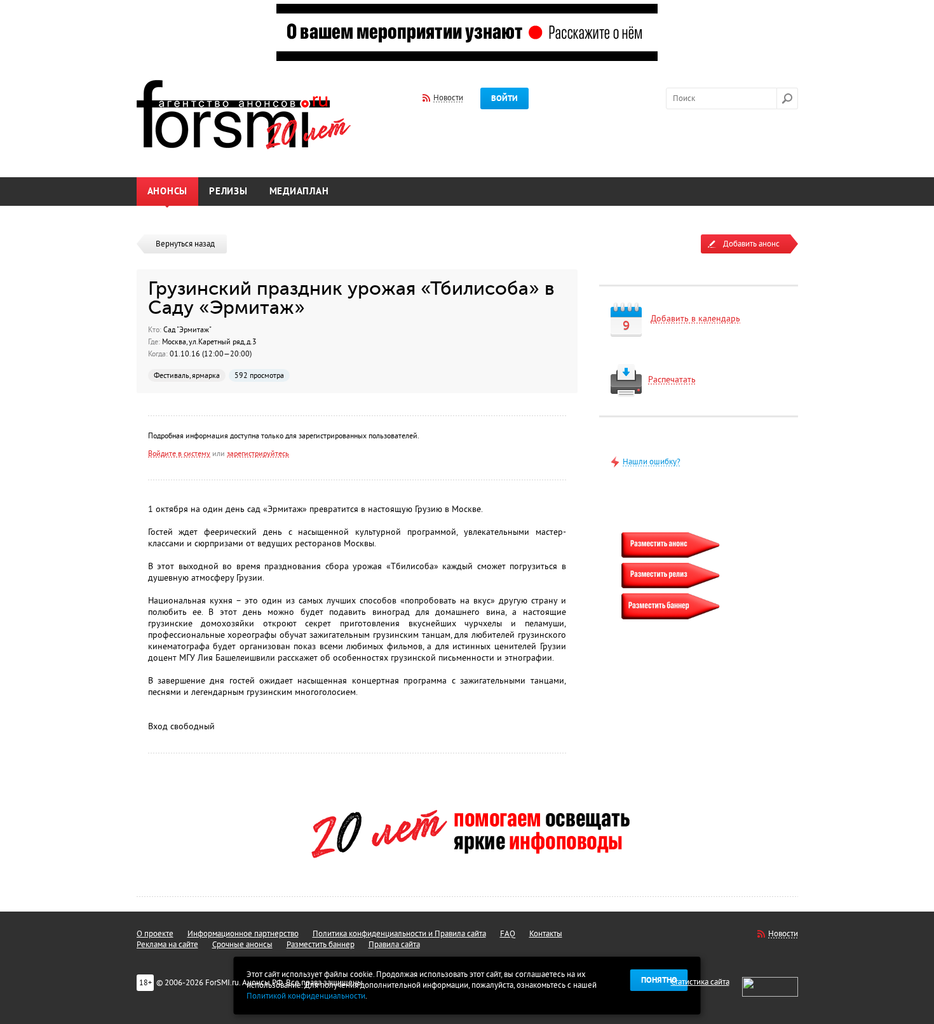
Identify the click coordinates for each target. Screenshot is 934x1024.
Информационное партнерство (243, 934)
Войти (504, 98)
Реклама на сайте (167, 945)
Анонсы (167, 191)
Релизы (228, 191)
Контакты (545, 934)
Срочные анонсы (242, 945)
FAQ (507, 934)
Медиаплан (299, 191)
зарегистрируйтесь (258, 453)
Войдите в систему (179, 453)
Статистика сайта (700, 982)
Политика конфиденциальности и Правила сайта (399, 934)
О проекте (155, 934)
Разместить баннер (321, 945)
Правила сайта (394, 945)
